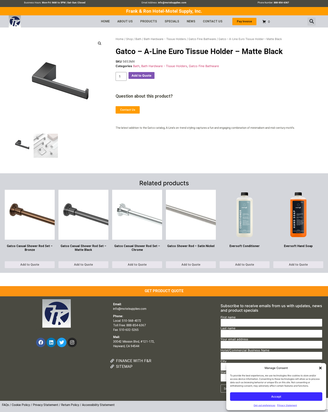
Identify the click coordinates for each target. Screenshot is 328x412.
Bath (138, 39)
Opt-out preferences (264, 405)
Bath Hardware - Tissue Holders (165, 39)
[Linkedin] (51, 342)
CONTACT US (212, 21)
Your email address (234, 339)
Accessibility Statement (98, 405)
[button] (320, 368)
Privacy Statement (287, 405)
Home (120, 39)
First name (228, 317)
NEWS (191, 21)
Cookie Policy (21, 405)
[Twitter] (61, 342)
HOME (105, 21)
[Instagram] (72, 342)
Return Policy (70, 405)
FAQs (5, 405)
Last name (228, 328)
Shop (129, 39)
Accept (276, 396)
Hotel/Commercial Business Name (245, 350)
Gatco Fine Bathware (202, 39)
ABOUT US (125, 21)
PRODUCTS (148, 21)
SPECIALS (172, 21)
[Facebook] (41, 342)
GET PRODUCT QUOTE (164, 291)
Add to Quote (141, 75)
